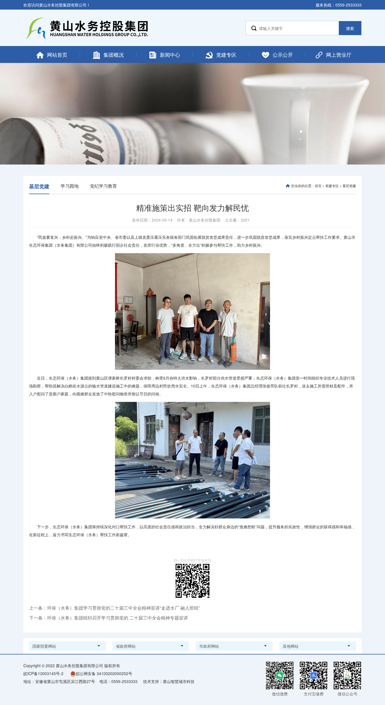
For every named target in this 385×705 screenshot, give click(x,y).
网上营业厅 (338, 54)
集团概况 (113, 54)
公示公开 (283, 54)
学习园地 (70, 186)
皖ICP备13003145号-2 (43, 673)
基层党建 (39, 186)
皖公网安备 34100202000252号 (104, 673)
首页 (318, 185)
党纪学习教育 (103, 186)
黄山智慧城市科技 (178, 681)
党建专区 (226, 54)
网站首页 (57, 54)
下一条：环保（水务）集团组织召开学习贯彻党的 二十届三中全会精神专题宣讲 (108, 617)
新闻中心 (170, 54)
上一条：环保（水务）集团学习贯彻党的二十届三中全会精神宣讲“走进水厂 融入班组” (114, 608)
